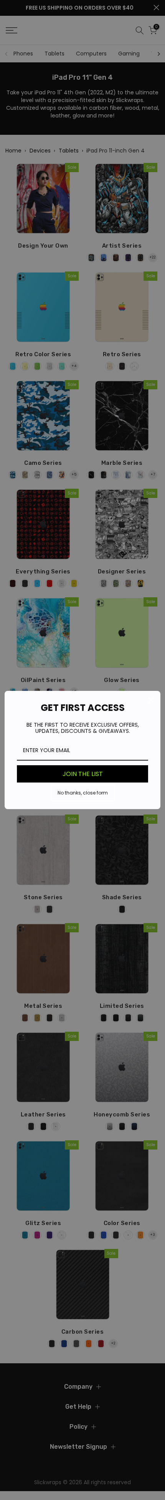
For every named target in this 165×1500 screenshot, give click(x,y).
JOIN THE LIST (83, 773)
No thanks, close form (83, 792)
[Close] (151, 700)
